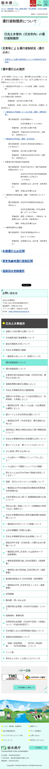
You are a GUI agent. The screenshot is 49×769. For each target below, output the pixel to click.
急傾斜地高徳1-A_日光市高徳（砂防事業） (25, 579)
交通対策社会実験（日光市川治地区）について (26, 607)
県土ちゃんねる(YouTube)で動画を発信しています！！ (25, 474)
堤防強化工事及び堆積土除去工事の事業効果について (26, 431)
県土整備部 (32, 9)
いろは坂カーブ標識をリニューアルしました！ (25, 458)
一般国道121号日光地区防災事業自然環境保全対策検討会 (25, 489)
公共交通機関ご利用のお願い (19, 530)
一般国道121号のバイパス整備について (23, 524)
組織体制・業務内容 (15, 615)
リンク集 (10, 652)
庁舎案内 (38, 747)
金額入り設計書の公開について (20, 331)
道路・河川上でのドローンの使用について (25, 482)
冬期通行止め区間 (14, 251)
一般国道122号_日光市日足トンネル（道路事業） (25, 586)
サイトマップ (7, 740)
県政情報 (10, 9)
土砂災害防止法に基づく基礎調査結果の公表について (26, 498)
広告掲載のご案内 (24, 687)
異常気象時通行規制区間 (18, 261)
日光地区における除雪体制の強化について (25, 631)
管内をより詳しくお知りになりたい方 (23, 658)
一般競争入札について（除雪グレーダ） (24, 356)
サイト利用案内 (35, 731)
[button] (33, 3)
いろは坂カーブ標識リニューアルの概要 (24, 466)
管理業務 (10, 594)
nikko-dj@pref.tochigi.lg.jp (19, 311)
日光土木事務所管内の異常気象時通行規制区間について (26, 516)
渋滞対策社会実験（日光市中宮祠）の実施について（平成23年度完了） (26, 623)
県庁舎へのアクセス (37, 740)
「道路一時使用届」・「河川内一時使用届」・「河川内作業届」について (24, 644)
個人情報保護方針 (9, 731)
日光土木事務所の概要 (16, 350)
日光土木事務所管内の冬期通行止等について (26, 439)
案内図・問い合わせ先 (16, 600)
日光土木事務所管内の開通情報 (20, 390)
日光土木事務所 (15, 323)
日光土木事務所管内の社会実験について (24, 536)
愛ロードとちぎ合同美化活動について (23, 414)
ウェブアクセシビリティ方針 (13, 735)
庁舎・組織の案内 (21, 9)
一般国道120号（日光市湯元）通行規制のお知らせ (25, 422)
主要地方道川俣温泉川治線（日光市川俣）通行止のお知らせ (26, 376)
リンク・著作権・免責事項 (12, 726)
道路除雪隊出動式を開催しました (21, 384)
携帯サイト (34, 726)
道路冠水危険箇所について (18, 637)
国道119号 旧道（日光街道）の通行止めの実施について (26, 544)
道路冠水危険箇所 (14, 271)
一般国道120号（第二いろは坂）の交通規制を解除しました (25, 406)
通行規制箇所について (16, 362)
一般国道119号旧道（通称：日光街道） (20, 139)
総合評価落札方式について (18, 344)
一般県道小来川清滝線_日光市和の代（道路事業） (25, 571)
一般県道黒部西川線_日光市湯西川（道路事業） (25, 562)
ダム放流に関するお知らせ (18, 451)
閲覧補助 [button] (39, 5)
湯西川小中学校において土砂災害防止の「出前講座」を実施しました (26, 397)
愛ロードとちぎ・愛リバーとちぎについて (25, 445)
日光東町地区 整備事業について (20, 338)
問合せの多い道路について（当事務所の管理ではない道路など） (26, 507)
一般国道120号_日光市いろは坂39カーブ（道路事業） (24, 553)
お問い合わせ (34, 735)
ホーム (3, 9)
